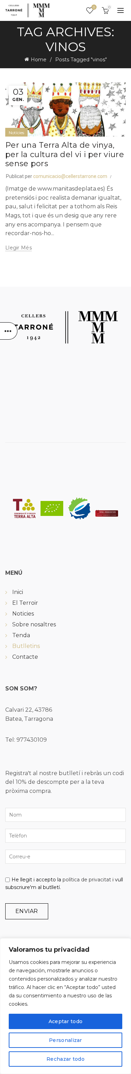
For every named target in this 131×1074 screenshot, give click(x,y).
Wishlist (94, 7)
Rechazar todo (65, 1059)
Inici (17, 592)
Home (38, 59)
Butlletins (26, 646)
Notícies (16, 132)
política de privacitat (87, 879)
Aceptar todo (66, 1021)
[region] (65, 1006)
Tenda (21, 635)
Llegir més (18, 248)
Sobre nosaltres (34, 624)
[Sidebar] (8, 331)
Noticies (23, 613)
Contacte (25, 657)
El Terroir (25, 603)
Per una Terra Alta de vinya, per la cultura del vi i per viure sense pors (64, 154)
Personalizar (65, 1040)
